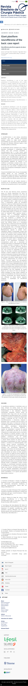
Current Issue (4, 622)
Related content (5, 73)
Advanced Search (5, 628)
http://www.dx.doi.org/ (6, 57)
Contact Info (4, 611)
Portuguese (22, 1)
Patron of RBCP (4, 610)
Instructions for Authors (6, 618)
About (2, 601)
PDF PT (6, 569)
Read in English (8, 566)
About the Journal (5, 602)
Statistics (4, 69)
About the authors (6, 65)
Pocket (6, 586)
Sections (3, 607)
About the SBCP (5, 604)
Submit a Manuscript (6, 616)
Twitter (6, 593)
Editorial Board (4, 605)
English (14, 1)
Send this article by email (10, 576)
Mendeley (7, 583)
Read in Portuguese (9, 562)
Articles (3, 621)
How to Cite (7, 579)
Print (6, 572)
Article (3, 60)
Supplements (4, 625)
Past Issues (3, 624)
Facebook (7, 589)
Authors (3, 614)
